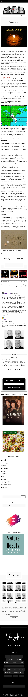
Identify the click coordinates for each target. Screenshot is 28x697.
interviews (5, 475)
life (3, 476)
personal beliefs (7, 484)
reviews (5, 487)
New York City (6, 482)
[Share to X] (5, 259)
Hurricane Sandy (5, 77)
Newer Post (6, 281)
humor (4, 471)
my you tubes (6, 481)
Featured (5, 465)
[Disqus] (14, 309)
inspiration (21, 259)
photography (6, 486)
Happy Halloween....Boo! (21, 286)
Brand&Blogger (9, 695)
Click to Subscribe (14, 387)
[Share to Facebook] (7, 259)
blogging (5, 460)
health (4, 470)
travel (4, 489)
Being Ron (9, 694)
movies (4, 478)
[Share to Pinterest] (9, 259)
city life (4, 462)
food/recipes (6, 467)
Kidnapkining (5, 285)
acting (4, 459)
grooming (5, 468)
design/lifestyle (7, 463)
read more (14, 617)
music (4, 479)
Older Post (22, 281)
